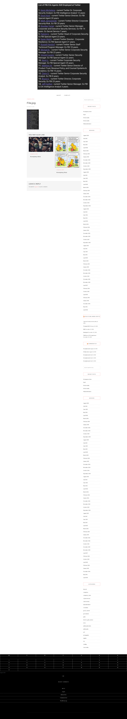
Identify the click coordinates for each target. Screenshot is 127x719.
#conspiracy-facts (35, 156)
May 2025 (85, 181)
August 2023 (86, 245)
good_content (86, 610)
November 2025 (86, 163)
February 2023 (86, 264)
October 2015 (86, 291)
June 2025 (85, 178)
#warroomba (86, 117)
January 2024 (86, 230)
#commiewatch (86, 348)
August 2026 (86, 135)
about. (58, 95)
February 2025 (86, 190)
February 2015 (86, 297)
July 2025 (85, 175)
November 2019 (86, 282)
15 (99, 662)
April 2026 (85, 147)
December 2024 (86, 196)
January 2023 (86, 267)
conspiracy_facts (30, 99)
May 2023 (85, 254)
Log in (63, 691)
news (84, 622)
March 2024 (86, 224)
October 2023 (86, 239)
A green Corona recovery (89, 321)
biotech (85, 589)
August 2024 (86, 209)
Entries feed (63, 694)
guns (84, 616)
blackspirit (85, 332)
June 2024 (85, 215)
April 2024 (85, 221)
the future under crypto (92, 316)
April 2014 (85, 309)
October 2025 (86, 166)
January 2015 (86, 300)
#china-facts (86, 351)
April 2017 (85, 285)
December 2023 (86, 233)
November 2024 (86, 199)
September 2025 (87, 169)
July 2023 (85, 248)
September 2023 (86, 242)
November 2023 (86, 236)
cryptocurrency (86, 598)
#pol (84, 114)
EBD (84, 329)
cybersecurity (86, 601)
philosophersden (87, 626)
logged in (36, 186)
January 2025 (86, 193)
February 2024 (86, 227)
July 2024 (85, 212)
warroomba (85, 647)
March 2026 (86, 150)
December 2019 (86, 279)
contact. (67, 95)
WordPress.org (63, 700)
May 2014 (85, 306)
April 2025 (85, 184)
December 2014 (86, 303)
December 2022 (86, 270)
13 (63, 662)
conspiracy (85, 592)
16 (117, 662)
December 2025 (86, 160)
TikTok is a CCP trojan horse (89, 335)
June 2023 (85, 251)
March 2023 (85, 261)
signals (84, 638)
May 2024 (85, 218)
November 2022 (86, 273)
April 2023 (85, 257)
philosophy (85, 629)
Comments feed (63, 697)
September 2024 (87, 205)
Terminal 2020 (86, 326)
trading (85, 644)
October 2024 (86, 202)
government (86, 613)
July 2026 (85, 138)
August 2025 (86, 172)
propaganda (86, 635)
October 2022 (86, 276)
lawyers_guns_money (88, 619)
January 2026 (86, 156)
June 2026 (85, 141)
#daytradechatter (87, 123)
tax (84, 641)
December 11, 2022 (30, 106)
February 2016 (86, 288)
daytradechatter (86, 604)
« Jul (63, 676)
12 (44, 662)
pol (84, 632)
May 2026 (85, 144)
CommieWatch (92, 343)
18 (26, 665)
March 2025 (86, 187)
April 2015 (85, 294)
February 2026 (86, 153)
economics (85, 607)
